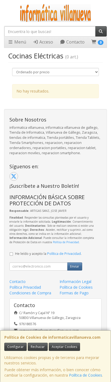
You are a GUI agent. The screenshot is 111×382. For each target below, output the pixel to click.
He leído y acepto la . (48, 253)
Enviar (74, 266)
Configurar (15, 346)
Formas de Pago (74, 292)
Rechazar (38, 346)
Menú (19, 42)
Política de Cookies (85, 375)
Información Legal (75, 281)
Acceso (45, 42)
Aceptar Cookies (64, 346)
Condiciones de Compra (30, 292)
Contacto (75, 42)
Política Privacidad (25, 287)
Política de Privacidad (66, 242)
